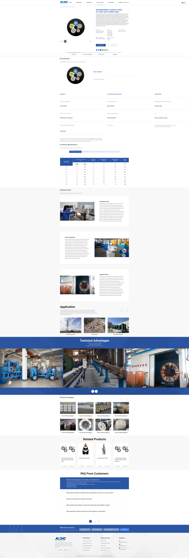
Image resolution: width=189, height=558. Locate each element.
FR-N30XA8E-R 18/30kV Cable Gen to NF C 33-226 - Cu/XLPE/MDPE (67, 460)
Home (61, 6)
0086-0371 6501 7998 (123, 542)
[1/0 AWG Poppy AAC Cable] (121, 448)
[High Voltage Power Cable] (103, 448)
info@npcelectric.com (123, 545)
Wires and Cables (66, 6)
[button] (61, 41)
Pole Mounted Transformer (87, 545)
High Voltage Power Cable (102, 458)
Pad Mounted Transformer (87, 540)
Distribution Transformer (87, 543)
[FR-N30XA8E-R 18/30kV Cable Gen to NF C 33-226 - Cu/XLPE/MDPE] (67, 448)
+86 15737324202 (122, 549)
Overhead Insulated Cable (105, 543)
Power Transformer (86, 550)
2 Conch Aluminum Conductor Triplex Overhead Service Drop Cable (85, 460)
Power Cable (103, 545)
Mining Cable (72, 6)
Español (127, 2)
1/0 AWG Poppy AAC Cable (120, 458)
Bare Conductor (103, 540)
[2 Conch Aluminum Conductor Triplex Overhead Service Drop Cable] (85, 448)
